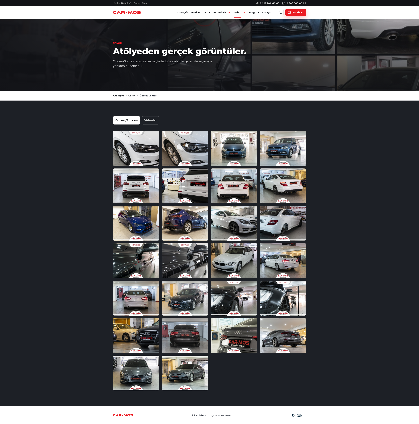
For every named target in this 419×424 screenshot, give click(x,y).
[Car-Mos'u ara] (280, 12)
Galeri (237, 12)
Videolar (150, 120)
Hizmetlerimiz (217, 12)
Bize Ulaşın (264, 12)
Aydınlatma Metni (221, 415)
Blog (252, 12)
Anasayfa (182, 12)
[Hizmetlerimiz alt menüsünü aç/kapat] (229, 12)
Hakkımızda (198, 12)
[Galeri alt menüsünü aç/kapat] (244, 12)
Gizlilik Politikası (197, 415)
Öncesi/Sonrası (126, 120)
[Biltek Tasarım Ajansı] (297, 415)
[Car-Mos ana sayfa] (127, 12)
